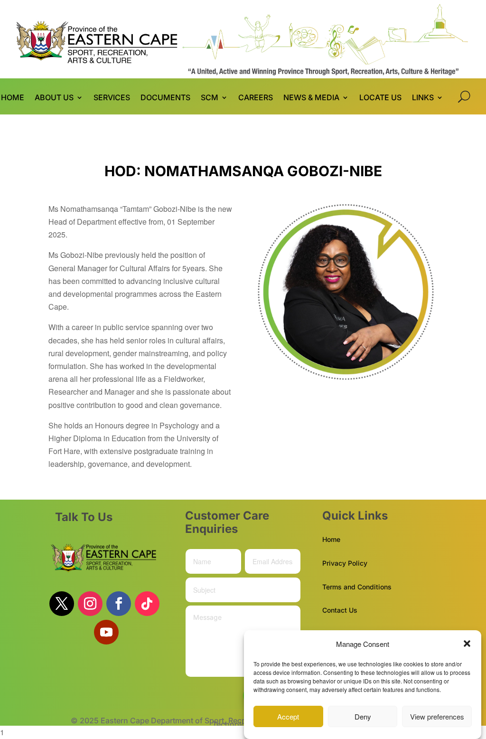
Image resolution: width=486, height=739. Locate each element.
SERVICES (111, 98)
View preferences (437, 716)
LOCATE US (380, 98)
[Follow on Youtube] (106, 632)
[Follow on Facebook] (118, 603)
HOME (12, 98)
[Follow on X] (61, 603)
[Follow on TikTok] (147, 603)
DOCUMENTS (165, 98)
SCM (209, 98)
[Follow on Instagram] (90, 603)
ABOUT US (54, 98)
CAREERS (255, 98)
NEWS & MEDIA (311, 98)
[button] (467, 643)
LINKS (423, 98)
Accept (288, 716)
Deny (363, 716)
